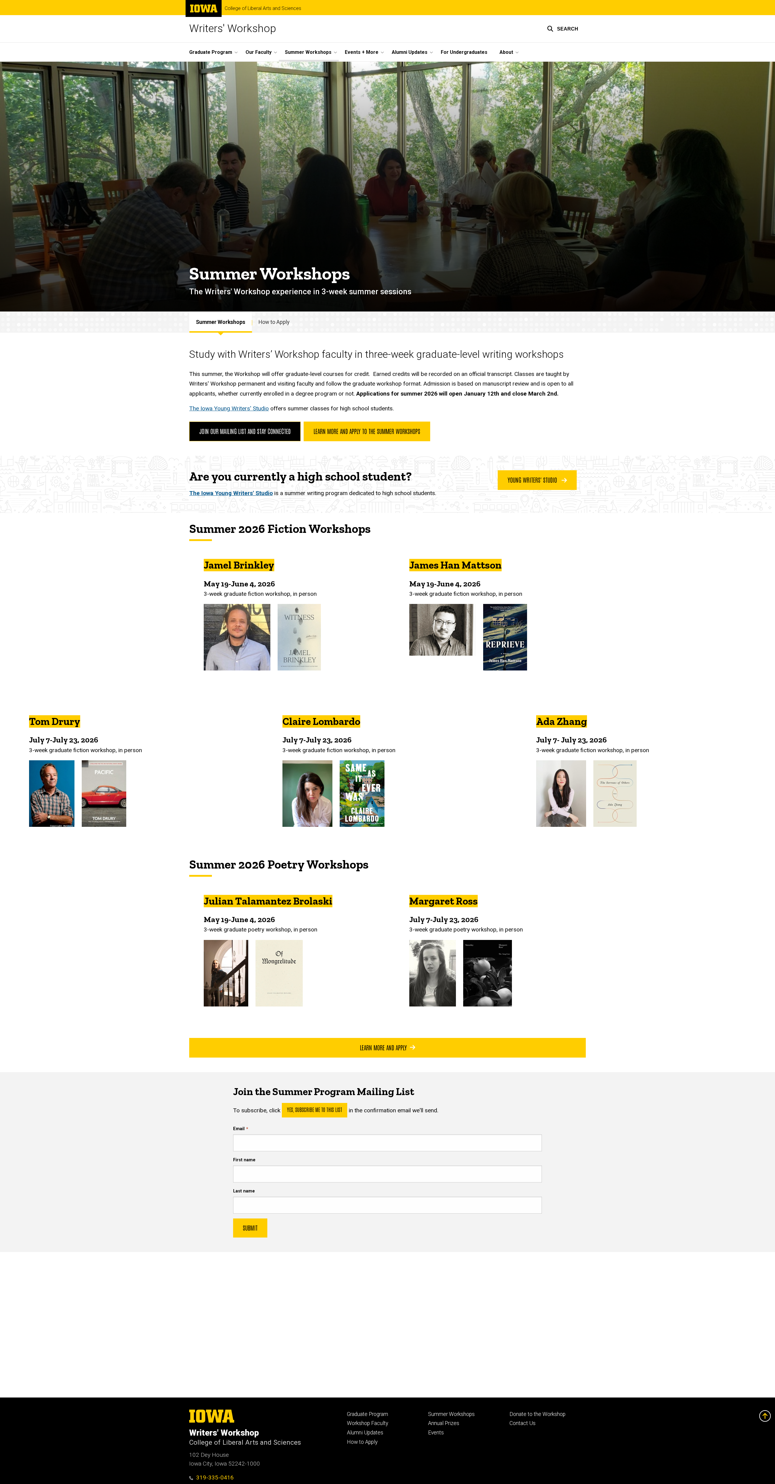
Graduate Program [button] (210, 52)
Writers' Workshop (232, 28)
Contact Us (523, 1423)
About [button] (506, 52)
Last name (244, 1191)
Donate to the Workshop (538, 1414)
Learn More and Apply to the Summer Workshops (367, 431)
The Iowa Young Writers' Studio (229, 408)
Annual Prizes (443, 1423)
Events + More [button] (361, 52)
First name (244, 1160)
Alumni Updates (365, 1433)
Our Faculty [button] (259, 52)
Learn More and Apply (383, 1047)
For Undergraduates (464, 52)
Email (239, 1128)
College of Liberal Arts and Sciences (263, 8)
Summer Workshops (220, 322)
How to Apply (274, 322)
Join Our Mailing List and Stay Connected (245, 431)
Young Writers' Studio (533, 480)
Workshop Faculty (367, 1423)
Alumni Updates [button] (409, 52)
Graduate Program (367, 1414)
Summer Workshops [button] (308, 52)
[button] (562, 28)
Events (436, 1433)
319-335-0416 (215, 1477)
